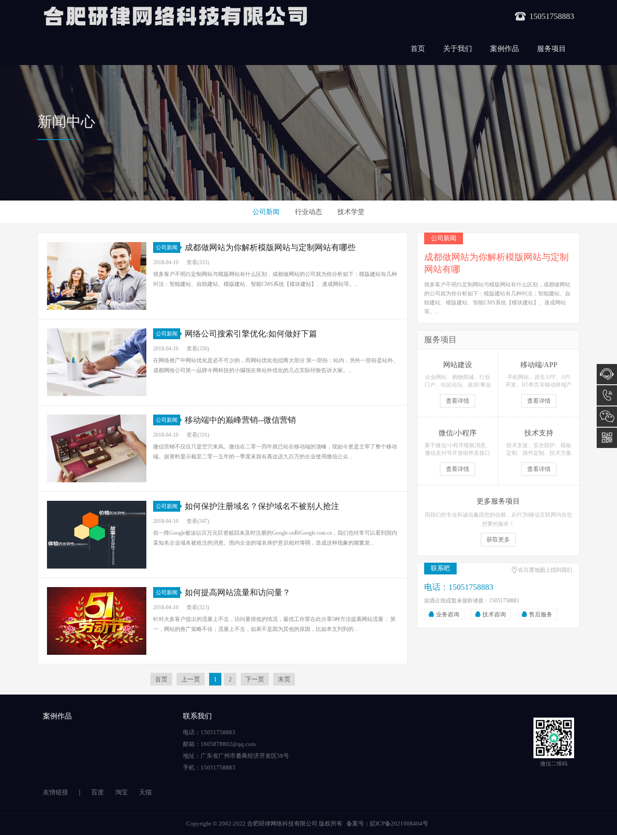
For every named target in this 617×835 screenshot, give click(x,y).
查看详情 (457, 400)
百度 (97, 792)
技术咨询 (494, 614)
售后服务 (540, 614)
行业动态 (308, 211)
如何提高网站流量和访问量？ (237, 592)
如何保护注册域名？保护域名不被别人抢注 (262, 506)
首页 (418, 48)
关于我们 (457, 48)
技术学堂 (351, 211)
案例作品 (504, 48)
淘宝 (121, 792)
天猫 (145, 792)
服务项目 (551, 48)
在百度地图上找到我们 (545, 570)
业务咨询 (447, 614)
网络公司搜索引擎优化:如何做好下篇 (251, 333)
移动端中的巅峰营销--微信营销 (240, 419)
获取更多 (498, 539)
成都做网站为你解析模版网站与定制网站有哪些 (270, 247)
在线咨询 (607, 374)
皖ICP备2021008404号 (399, 823)
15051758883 (607, 395)
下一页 (254, 679)
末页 (284, 679)
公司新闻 (266, 211)
